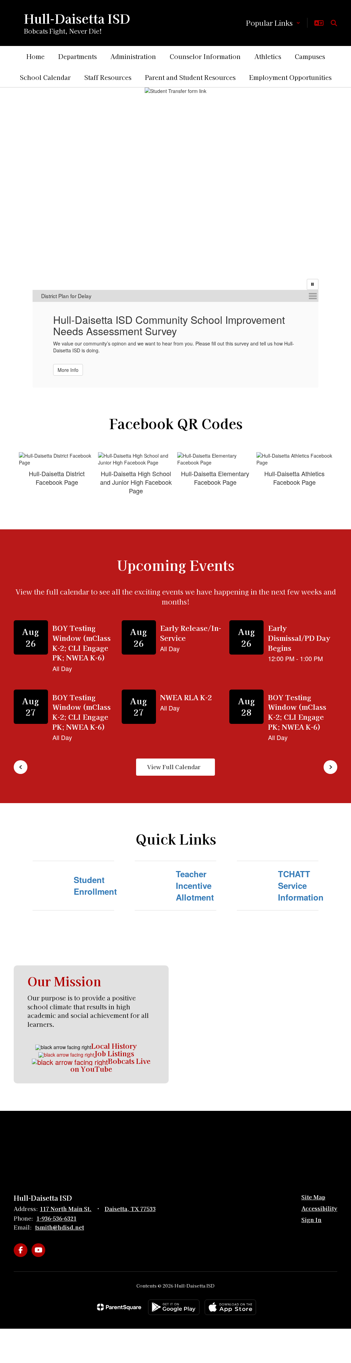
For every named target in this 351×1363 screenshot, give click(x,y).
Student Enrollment (94, 877)
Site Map (313, 1188)
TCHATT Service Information (298, 877)
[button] (273, 23)
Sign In (311, 1211)
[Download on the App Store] (230, 1298)
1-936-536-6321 (56, 1210)
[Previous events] (20, 758)
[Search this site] (333, 23)
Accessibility (319, 1200)
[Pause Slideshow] (312, 284)
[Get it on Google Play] (173, 1298)
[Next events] (330, 758)
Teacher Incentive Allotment (195, 877)
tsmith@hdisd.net (59, 1219)
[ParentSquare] (119, 1299)
